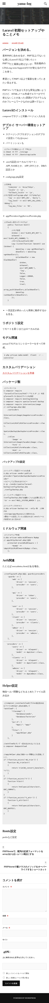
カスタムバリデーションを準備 (18, 372)
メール (6, 928)
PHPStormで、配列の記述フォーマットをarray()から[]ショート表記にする (23, 852)
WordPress (30, 998)
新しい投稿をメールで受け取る (17, 978)
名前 (6, 916)
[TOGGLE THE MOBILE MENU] (4, 3)
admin (5, 43)
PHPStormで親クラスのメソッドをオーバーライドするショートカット (25, 868)
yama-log (24, 3)
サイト (5, 940)
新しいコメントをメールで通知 (17, 973)
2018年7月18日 (18, 43)
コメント (7, 887)
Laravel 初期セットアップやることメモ (24, 32)
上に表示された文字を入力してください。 (19, 957)
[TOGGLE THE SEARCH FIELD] (45, 3)
